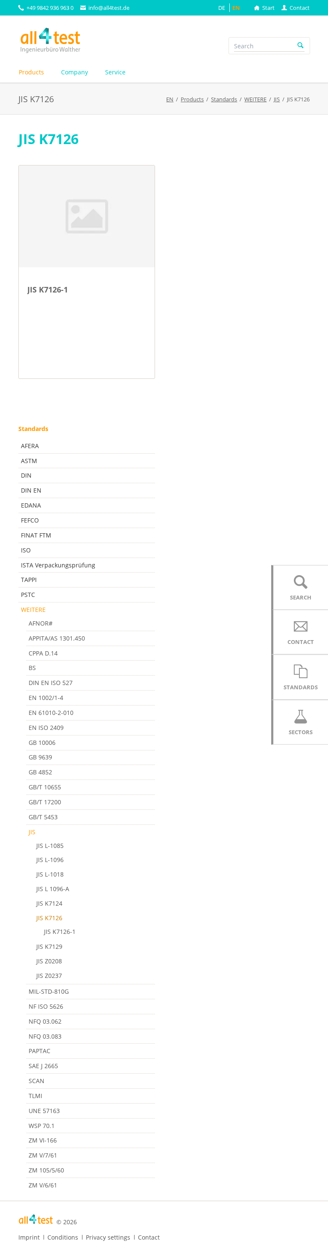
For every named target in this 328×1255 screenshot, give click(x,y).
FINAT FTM (36, 535)
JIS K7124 (49, 903)
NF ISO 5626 (46, 1006)
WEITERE (33, 609)
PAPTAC (39, 1051)
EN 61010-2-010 (51, 713)
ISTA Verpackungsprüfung (58, 565)
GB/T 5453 (43, 817)
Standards (33, 429)
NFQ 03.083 (45, 1036)
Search (300, 46)
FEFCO (30, 520)
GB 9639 (40, 757)
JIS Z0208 (49, 961)
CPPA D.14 (43, 653)
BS (32, 668)
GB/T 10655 (45, 787)
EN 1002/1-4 (46, 698)
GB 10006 (42, 742)
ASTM (29, 461)
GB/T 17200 (45, 802)
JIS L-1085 (50, 846)
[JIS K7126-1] (87, 216)
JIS (32, 832)
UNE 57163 (44, 1111)
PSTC (28, 595)
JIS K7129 (49, 946)
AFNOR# (41, 623)
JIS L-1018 (50, 874)
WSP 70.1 (42, 1126)
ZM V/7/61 (43, 1155)
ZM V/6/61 (43, 1185)
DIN (26, 475)
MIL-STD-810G (49, 991)
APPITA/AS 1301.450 (57, 638)
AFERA (30, 446)
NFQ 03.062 (45, 1021)
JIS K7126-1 (60, 931)
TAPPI (29, 580)
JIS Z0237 (49, 976)
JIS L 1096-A (52, 889)
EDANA (31, 505)
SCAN (36, 1081)
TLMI (35, 1096)
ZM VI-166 (43, 1140)
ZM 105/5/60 (46, 1170)
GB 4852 (40, 772)
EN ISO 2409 (46, 727)
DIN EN (31, 490)
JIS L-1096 (50, 860)
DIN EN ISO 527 (51, 683)
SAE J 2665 (43, 1066)
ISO (26, 550)
